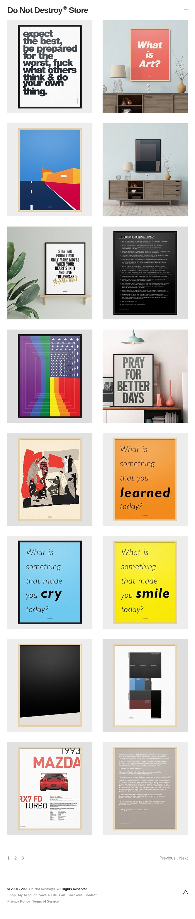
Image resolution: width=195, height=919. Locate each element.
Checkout (75, 895)
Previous (167, 858)
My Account (27, 895)
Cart (62, 895)
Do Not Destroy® (42, 889)
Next (183, 858)
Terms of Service (45, 901)
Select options (17, 74)
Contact (90, 895)
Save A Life (48, 895)
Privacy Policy (18, 901)
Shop (11, 895)
